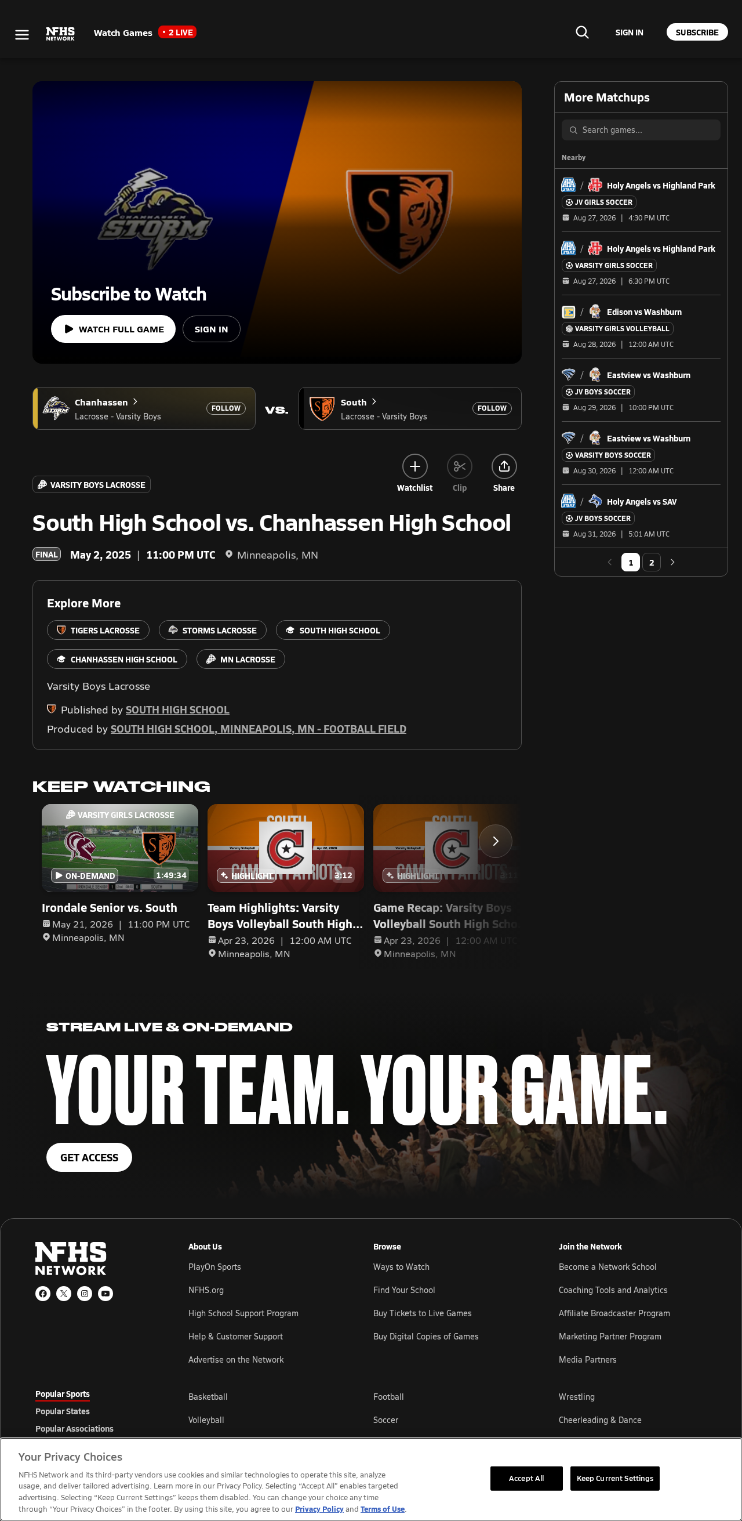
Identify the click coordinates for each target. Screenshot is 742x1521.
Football (388, 1396)
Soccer (385, 1419)
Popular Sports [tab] (62, 1393)
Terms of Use (383, 1508)
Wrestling (577, 1396)
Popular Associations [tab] (74, 1428)
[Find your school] (582, 31)
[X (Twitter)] (63, 1293)
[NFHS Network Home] (60, 34)
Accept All (526, 1478)
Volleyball (206, 1419)
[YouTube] (105, 1293)
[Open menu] (22, 34)
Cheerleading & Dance (600, 1419)
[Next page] (672, 562)
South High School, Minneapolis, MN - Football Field (258, 728)
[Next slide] (495, 841)
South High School (178, 709)
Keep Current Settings (615, 1478)
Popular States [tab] (62, 1411)
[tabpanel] (447, 1419)
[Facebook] (42, 1293)
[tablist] (93, 1410)
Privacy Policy (319, 1508)
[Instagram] (84, 1293)
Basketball (208, 1396)
